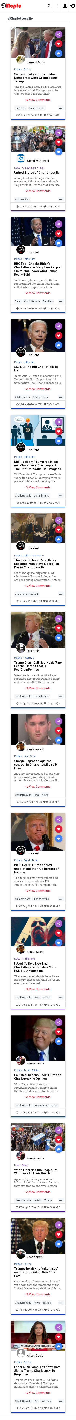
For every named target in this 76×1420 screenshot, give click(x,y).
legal (36, 794)
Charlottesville (37, 108)
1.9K (40, 1408)
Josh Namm (35, 1257)
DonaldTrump (41, 495)
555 (40, 308)
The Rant (33, 252)
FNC (36, 1401)
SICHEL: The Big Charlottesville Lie (36, 368)
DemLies (48, 301)
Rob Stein (33, 651)
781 (40, 404)
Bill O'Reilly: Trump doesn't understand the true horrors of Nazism (36, 868)
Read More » (38, 43)
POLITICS (29, 657)
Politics (18, 69)
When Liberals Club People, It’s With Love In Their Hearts (35, 1171)
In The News (28, 958)
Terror (54, 1105)
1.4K (40, 502)
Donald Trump (31, 860)
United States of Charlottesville (37, 172)
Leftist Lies (29, 258)
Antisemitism (22, 199)
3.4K (40, 1207)
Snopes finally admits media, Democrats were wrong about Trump (35, 77)
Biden (18, 301)
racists (38, 1200)
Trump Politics (31, 1070)
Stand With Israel (38, 161)
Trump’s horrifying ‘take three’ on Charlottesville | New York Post (36, 1272)
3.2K (40, 906)
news (45, 794)
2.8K (40, 1309)
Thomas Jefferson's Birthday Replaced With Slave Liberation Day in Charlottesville (36, 563)
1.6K (39, 601)
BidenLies (20, 108)
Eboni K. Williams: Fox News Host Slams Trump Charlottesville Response (37, 1370)
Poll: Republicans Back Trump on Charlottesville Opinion (37, 1077)
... (60, 107)
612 (40, 115)
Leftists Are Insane (34, 555)
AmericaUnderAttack (27, 594)
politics (47, 997)
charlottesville (23, 1200)
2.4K (40, 703)
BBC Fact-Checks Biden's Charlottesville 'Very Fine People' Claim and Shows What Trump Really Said (37, 269)
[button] (49, 6)
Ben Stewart (35, 749)
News (17, 167)
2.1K (40, 1112)
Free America (35, 1063)
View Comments (39, 100)
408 (40, 206)
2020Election (22, 397)
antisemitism (22, 898)
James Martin (36, 62)
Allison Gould (35, 1355)
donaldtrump (41, 1105)
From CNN (29, 756)
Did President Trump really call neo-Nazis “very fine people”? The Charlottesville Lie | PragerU (37, 465)
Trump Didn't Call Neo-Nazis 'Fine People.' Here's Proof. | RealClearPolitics (38, 666)
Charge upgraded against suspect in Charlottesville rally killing (35, 764)
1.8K (40, 1004)
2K (40, 802)
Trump (48, 1200)
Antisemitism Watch (33, 167)
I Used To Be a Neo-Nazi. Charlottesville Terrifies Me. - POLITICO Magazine (35, 967)
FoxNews (46, 1401)
